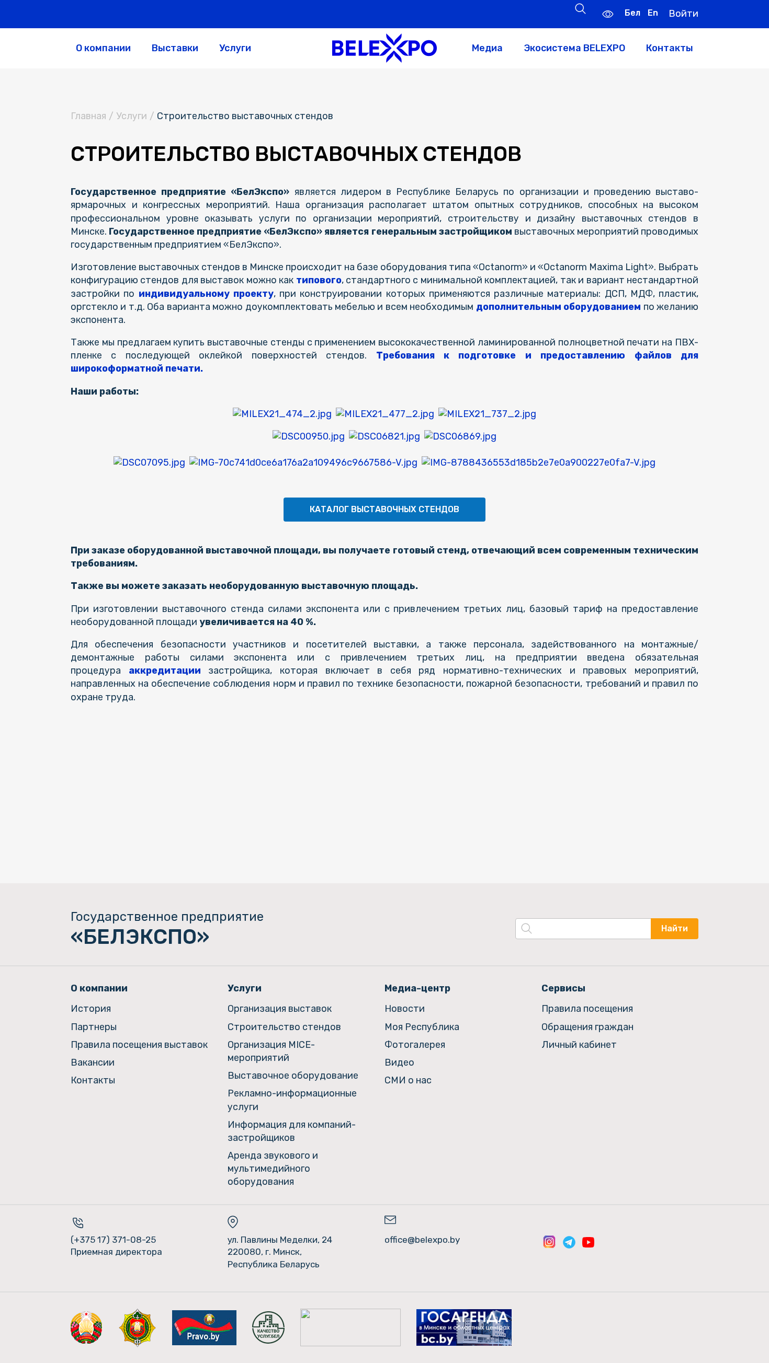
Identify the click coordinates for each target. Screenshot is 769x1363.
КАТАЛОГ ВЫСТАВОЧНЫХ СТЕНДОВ (384, 509)
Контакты (669, 48)
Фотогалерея (414, 1044)
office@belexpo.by (422, 1239)
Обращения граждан (587, 1027)
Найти (674, 928)
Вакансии (93, 1062)
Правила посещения (587, 1008)
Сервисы (563, 988)
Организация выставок (280, 1008)
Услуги (235, 48)
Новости (404, 1008)
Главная (88, 116)
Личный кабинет (579, 1044)
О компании (103, 48)
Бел (632, 13)
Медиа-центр (417, 988)
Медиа (487, 48)
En (653, 13)
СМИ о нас (408, 1080)
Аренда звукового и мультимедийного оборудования (273, 1168)
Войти (683, 13)
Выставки (175, 48)
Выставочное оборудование (293, 1075)
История (91, 1008)
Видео (399, 1062)
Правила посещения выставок (139, 1044)
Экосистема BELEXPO (574, 48)
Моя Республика (421, 1027)
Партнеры (94, 1027)
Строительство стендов (284, 1027)
